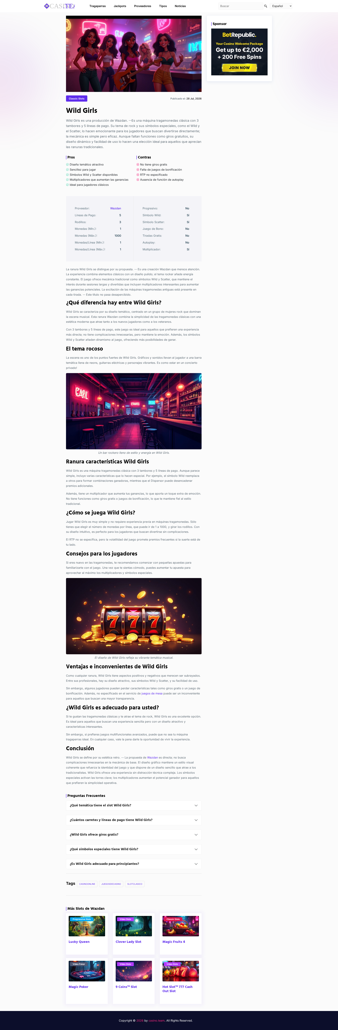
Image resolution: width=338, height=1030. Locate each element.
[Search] (265, 6)
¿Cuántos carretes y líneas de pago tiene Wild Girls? (111, 820)
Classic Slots (76, 98)
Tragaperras (97, 6)
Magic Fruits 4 (173, 942)
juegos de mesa (152, 693)
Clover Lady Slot (128, 942)
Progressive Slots (82, 919)
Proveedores (142, 6)
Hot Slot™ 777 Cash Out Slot (177, 989)
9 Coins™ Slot (126, 987)
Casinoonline (87, 884)
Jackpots (120, 6)
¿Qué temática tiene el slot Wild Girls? (100, 805)
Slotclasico (134, 884)
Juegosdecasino (111, 884)
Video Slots (125, 919)
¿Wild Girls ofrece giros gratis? (94, 835)
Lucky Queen (79, 942)
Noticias (180, 6)
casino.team (157, 1020)
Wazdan (115, 208)
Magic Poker (78, 987)
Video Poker (79, 964)
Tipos (163, 6)
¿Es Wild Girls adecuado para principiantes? (104, 864)
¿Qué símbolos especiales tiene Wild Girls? (104, 849)
